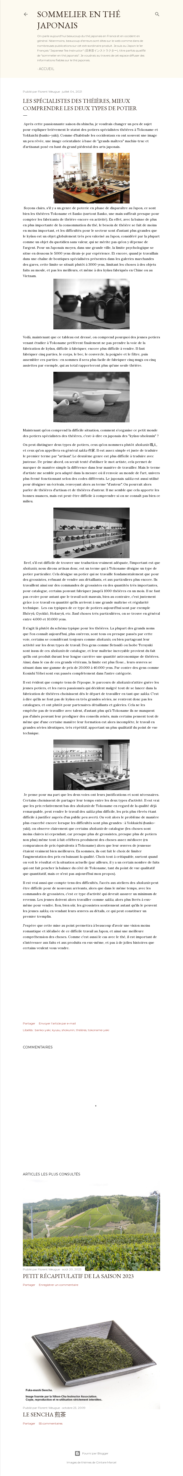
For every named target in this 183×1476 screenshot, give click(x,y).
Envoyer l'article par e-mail (57, 1023)
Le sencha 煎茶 (44, 1414)
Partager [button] (29, 1023)
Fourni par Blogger (95, 1453)
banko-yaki (43, 1030)
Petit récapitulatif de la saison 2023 (78, 1276)
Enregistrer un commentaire (58, 1285)
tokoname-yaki (98, 1030)
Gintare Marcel (106, 1462)
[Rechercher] (157, 13)
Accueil (46, 69)
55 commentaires (50, 1423)
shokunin (68, 1030)
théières (81, 1030)
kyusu (56, 1030)
